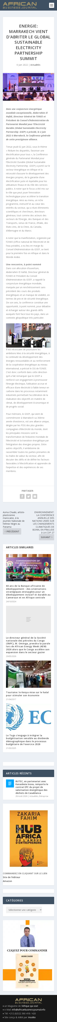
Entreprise (43, 796)
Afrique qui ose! (30, 1005)
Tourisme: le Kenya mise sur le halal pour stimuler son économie (27, 694)
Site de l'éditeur (11, 877)
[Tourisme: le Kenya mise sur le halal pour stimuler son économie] (28, 674)
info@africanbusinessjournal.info (28, 1009)
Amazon (7, 881)
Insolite (32, 1017)
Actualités (35, 64)
